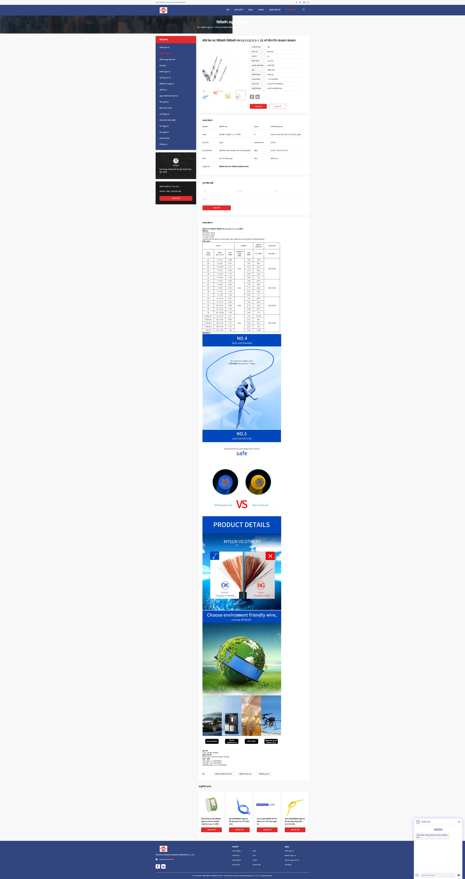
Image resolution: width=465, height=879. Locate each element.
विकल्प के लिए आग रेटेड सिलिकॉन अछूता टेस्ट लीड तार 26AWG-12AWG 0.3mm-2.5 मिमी (211, 821)
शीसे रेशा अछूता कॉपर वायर (167, 60)
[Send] (459, 875)
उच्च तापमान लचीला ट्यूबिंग (167, 120)
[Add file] (417, 875)
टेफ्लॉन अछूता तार (164, 72)
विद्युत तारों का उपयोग (165, 108)
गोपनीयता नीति (256, 865)
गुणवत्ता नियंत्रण (236, 860)
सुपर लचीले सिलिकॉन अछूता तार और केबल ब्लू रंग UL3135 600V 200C (239, 821)
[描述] (303, 9)
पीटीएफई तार (163, 144)
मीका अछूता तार (164, 102)
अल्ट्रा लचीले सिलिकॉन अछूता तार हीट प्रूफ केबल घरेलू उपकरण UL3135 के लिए (295, 821)
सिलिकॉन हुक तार (264, 774)
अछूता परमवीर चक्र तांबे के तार (168, 96)
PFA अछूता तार (164, 132)
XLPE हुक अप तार (165, 78)
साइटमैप (255, 860)
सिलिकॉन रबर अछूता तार (166, 84)
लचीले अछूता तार (164, 47)
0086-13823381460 (173, 191)
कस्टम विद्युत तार (164, 114)
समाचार (254, 851)
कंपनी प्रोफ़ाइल (236, 851)
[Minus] (458, 821)
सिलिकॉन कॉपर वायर (245, 774)
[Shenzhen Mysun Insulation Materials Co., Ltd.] (163, 10)
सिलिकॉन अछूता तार (207, 27)
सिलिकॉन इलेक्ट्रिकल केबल (223, 774)
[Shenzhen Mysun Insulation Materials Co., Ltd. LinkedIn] (300, 2)
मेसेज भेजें (216, 208)
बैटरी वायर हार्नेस (164, 138)
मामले (254, 855)
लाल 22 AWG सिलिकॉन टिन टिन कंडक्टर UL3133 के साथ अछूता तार (267, 821)
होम (198, 27)
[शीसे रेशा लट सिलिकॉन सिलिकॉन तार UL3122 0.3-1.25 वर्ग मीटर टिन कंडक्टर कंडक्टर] (224, 66)
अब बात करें (176, 198)
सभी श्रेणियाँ (288, 865)
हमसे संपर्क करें (236, 865)
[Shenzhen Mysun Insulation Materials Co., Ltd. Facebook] (296, 2)
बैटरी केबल (162, 66)
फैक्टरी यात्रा (236, 855)
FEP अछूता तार (164, 126)
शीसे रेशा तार (163, 90)
